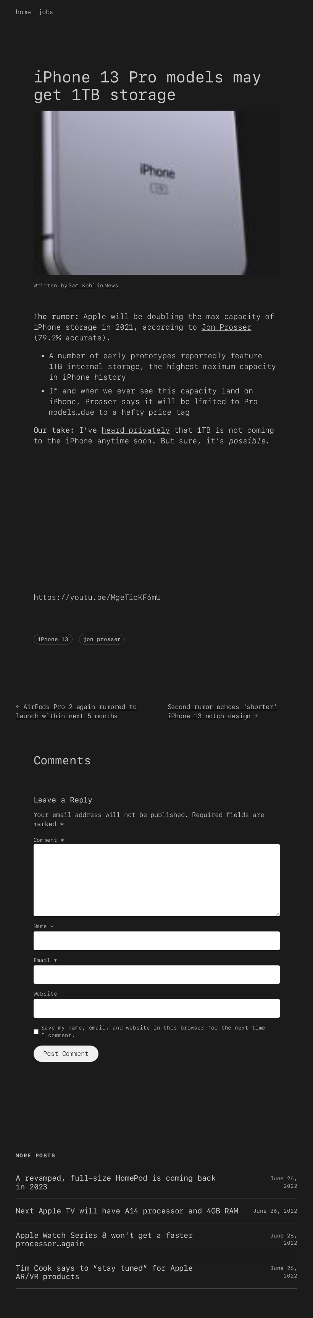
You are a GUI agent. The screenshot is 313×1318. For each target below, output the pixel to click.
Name (44, 926)
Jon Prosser (227, 327)
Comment (49, 840)
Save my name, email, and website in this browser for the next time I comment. (153, 1031)
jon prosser (102, 639)
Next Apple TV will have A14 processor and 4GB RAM (127, 1211)
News (111, 285)
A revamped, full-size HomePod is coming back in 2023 (116, 1182)
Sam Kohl (81, 285)
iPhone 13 (53, 639)
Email (45, 960)
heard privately (136, 430)
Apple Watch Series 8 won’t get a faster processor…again (104, 1239)
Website (45, 994)
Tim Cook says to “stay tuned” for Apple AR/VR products (104, 1272)
